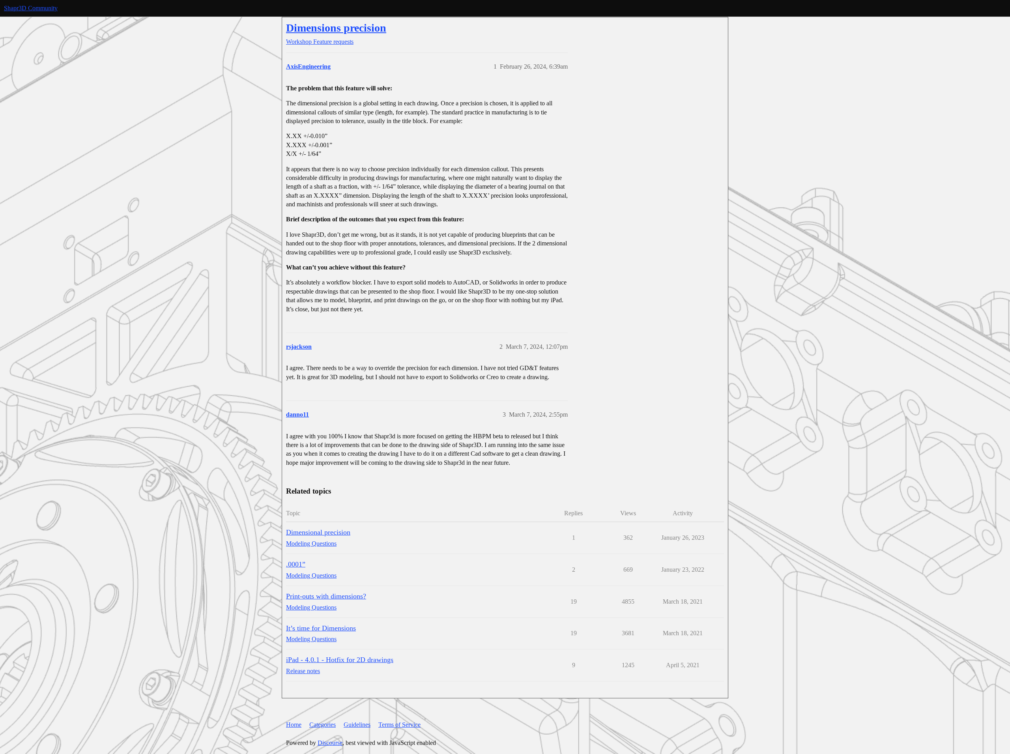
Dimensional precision (318, 532)
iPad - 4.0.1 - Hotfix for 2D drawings (339, 660)
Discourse (330, 742)
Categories (322, 724)
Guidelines (357, 724)
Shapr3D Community (31, 8)
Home (293, 724)
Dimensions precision (336, 28)
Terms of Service (399, 724)
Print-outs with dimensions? (326, 596)
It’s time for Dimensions (321, 628)
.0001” (295, 564)
